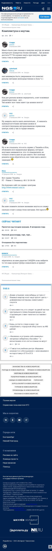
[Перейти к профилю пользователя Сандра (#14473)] (5, 44)
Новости (27, 3)
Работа (18, 3)
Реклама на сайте (10, 455)
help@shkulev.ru (20, 510)
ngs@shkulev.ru (31, 504)
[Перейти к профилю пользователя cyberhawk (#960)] (5, 71)
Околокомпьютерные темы (11, 27)
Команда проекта (10, 459)
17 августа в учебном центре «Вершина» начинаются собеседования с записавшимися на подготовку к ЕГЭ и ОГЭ (29, 350)
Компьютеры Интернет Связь (22, 25)
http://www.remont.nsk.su (13, 187)
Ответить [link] (5, 61)
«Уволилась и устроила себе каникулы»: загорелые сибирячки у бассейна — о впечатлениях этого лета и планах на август (28, 338)
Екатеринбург (8, 437)
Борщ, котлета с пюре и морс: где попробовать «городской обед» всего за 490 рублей (29, 326)
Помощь (6, 467)
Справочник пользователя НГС (16, 405)
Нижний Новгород (10, 441)
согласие (20, 18)
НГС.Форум (5, 25)
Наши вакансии (9, 463)
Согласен (44, 17)
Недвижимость (7, 3)
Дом (43, 3)
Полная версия (9, 400)
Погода (36, 3)
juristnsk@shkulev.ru (17, 508)
